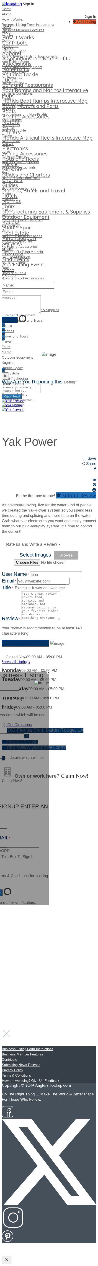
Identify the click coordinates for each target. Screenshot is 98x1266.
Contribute (10, 46)
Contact (8, 40)
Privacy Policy (13, 83)
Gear (6, 230)
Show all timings (16, 661)
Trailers (7, 209)
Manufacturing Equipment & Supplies (46, 211)
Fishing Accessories (17, 241)
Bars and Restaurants (19, 167)
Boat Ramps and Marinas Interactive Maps (45, 93)
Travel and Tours (15, 336)
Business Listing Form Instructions (28, 25)
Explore (8, 98)
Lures (6, 151)
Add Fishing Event (15, 61)
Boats (6, 183)
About (6, 14)
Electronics (10, 225)
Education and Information (22, 220)
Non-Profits (11, 125)
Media (6, 352)
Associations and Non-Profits (25, 114)
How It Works (12, 19)
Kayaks (7, 362)
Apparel (8, 109)
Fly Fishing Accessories (20, 246)
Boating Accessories (18, 188)
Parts (6, 204)
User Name (15, 574)
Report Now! (12, 396)
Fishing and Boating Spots (22, 67)
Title (7, 587)
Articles (7, 35)
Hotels (7, 326)
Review (11, 618)
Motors (7, 193)
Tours (6, 347)
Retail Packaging (15, 378)
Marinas (8, 331)
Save (91, 458)
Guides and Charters (26, 175)
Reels (6, 267)
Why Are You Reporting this (39, 382)
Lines (6, 146)
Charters (12, 180)
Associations (12, 120)
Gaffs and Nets (14, 262)
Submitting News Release (21, 1065)
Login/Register (13, 72)
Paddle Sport (12, 368)
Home (6, 9)
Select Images (35, 555)
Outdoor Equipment (17, 357)
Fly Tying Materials (16, 257)
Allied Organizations (17, 104)
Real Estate (10, 373)
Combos (8, 215)
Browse (66, 555)
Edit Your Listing (14, 51)
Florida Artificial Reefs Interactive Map (47, 138)
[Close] (5, 375)
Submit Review (78, 495)
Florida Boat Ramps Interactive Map (45, 101)
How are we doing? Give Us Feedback (30, 1081)
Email (9, 581)
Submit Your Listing (16, 88)
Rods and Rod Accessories (23, 278)
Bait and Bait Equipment (20, 162)
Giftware (12, 169)
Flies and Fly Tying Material (23, 252)
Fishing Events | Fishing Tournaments (30, 56)
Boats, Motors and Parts (21, 178)
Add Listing (86, 22)
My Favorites (12, 77)
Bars (5, 172)
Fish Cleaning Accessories (22, 236)
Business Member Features (23, 30)
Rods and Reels (14, 273)
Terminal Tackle (14, 157)
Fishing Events (12, 254)
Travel (7, 341)
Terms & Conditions (17, 93)
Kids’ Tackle (11, 141)
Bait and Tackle (14, 130)
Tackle (7, 135)
